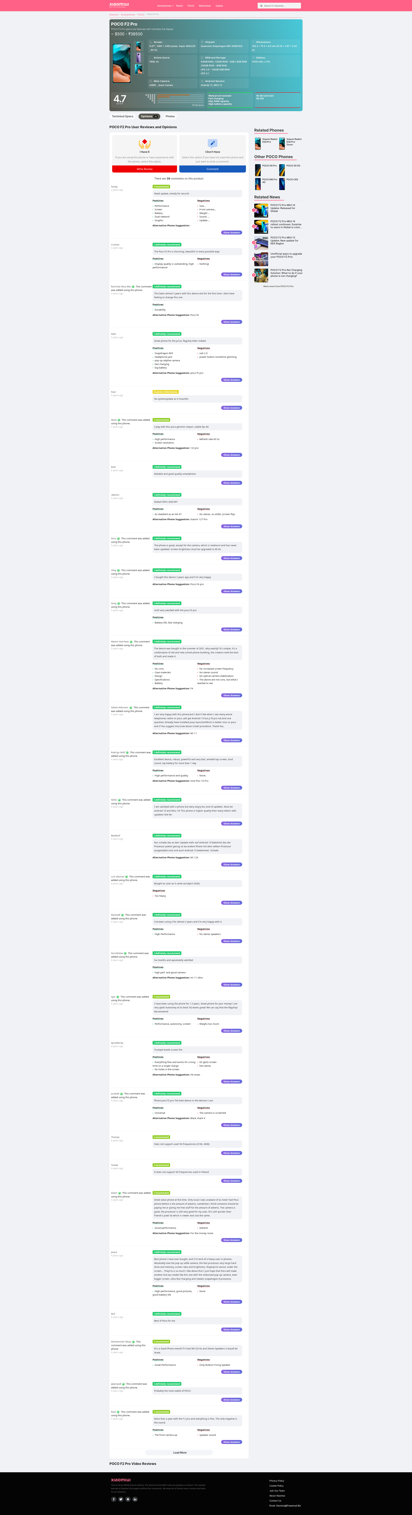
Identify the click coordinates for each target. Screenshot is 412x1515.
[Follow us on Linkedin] (135, 1499)
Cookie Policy (276, 1485)
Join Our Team (277, 1490)
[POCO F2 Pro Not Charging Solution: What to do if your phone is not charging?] (278, 275)
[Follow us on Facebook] (114, 1499)
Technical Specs (122, 116)
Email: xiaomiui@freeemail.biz (285, 1505)
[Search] (261, 6)
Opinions (149, 116)
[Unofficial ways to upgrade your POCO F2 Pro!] (278, 259)
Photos (170, 116)
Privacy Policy (276, 1480)
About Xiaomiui (277, 1495)
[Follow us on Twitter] (121, 1499)
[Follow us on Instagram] (128, 1499)
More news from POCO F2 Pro (278, 286)
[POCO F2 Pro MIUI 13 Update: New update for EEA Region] (278, 243)
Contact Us (275, 1500)
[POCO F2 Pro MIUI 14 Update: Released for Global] (278, 211)
